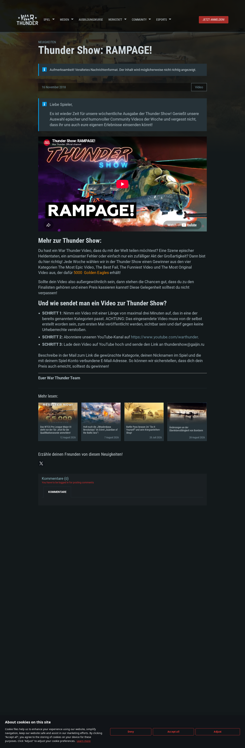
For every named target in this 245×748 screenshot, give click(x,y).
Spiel (47, 19)
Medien (64, 19)
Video (199, 87)
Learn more (84, 741)
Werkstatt (115, 19)
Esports (161, 19)
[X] (41, 463)
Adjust (218, 731)
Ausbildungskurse (91, 19)
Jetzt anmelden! (214, 19)
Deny (131, 731)
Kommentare (57, 492)
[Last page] (48, 500)
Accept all (173, 731)
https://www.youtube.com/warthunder (164, 337)
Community (139, 19)
